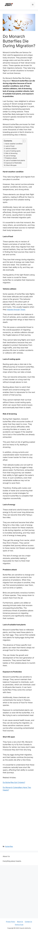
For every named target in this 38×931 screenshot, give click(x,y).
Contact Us (28, 921)
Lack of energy (10, 156)
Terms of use (19, 924)
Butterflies (9, 846)
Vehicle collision (11, 148)
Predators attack (11, 158)
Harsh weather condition (14, 144)
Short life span (11, 165)
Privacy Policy (10, 921)
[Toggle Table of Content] (23, 141)
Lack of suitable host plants (15, 160)
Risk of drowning (11, 153)
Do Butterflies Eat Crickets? (14, 782)
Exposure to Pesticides (13, 163)
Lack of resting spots (13, 151)
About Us (20, 921)
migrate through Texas (16, 309)
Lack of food (9, 146)
